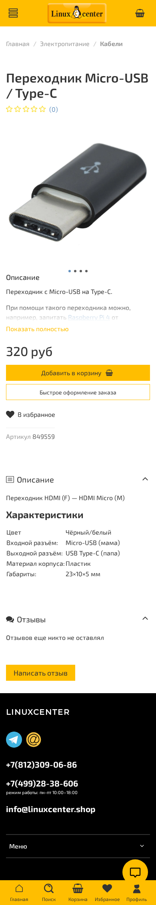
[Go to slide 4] (86, 271)
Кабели (111, 43)
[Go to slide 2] (75, 271)
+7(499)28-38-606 (42, 783)
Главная (18, 43)
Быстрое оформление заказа (78, 392)
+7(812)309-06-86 (41, 764)
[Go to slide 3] (81, 271)
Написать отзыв (41, 672)
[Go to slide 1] (69, 271)
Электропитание (65, 43)
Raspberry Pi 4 (89, 317)
